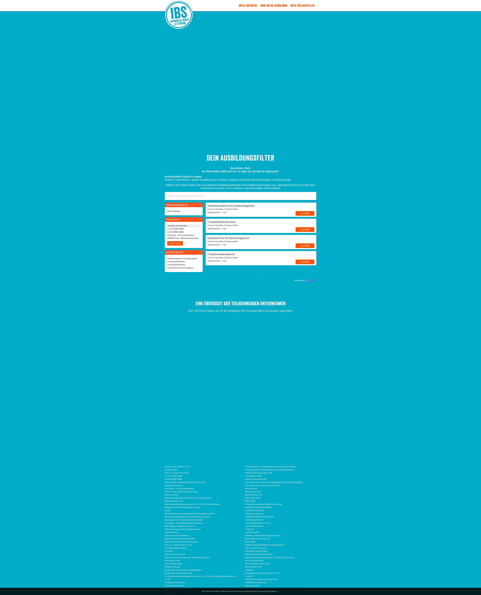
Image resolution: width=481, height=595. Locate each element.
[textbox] (240, 196)
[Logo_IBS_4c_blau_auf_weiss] (179, 19)
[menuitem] (248, 5)
